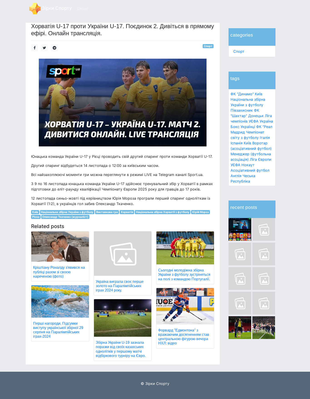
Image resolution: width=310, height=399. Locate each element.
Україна (266, 121)
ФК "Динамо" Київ (246, 94)
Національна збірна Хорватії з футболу (162, 212)
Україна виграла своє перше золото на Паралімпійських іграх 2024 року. (120, 286)
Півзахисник (242, 110)
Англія (236, 175)
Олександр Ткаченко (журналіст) (65, 216)
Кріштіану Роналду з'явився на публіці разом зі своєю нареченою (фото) (59, 272)
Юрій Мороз (200, 212)
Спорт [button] (82, 8)
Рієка (35, 216)
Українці (248, 126)
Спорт (238, 51)
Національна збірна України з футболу (67, 212)
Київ (247, 143)
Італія (265, 137)
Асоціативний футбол (250, 170)
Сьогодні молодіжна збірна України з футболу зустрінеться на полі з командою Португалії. (184, 274)
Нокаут (248, 165)
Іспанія (237, 143)
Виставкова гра (107, 212)
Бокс (235, 126)
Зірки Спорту (56, 8)
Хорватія (127, 212)
